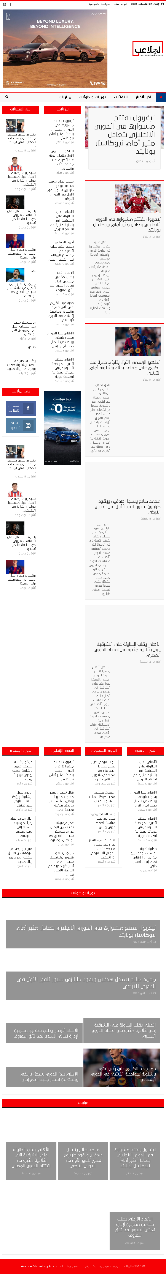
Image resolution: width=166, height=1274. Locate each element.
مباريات (65, 97)
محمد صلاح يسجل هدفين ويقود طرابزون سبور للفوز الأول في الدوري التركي (128, 506)
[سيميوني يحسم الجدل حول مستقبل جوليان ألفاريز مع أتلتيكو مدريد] (15, 164)
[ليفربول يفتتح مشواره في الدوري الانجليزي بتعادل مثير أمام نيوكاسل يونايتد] (138, 198)
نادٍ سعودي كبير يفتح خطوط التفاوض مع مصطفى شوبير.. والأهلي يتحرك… (103, 771)
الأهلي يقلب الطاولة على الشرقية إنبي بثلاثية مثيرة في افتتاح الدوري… (62, 220)
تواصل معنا (120, 4)
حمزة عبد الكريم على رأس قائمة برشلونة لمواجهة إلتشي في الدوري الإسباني (61, 311)
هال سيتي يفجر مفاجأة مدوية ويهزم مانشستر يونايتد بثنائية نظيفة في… (61, 801)
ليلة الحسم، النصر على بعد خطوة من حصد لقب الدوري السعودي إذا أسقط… (102, 849)
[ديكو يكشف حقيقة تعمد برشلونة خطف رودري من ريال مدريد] (15, 352)
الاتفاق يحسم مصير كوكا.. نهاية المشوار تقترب (102, 797)
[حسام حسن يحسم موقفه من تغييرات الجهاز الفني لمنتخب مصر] (15, 125)
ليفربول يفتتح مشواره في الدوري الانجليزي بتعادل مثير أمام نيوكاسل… (61, 129)
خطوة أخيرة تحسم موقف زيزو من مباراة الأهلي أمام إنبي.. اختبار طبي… (144, 857)
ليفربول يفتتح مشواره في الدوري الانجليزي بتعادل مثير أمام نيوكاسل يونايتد (124, 135)
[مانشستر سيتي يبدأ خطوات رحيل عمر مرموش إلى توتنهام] (15, 314)
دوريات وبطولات (92, 97)
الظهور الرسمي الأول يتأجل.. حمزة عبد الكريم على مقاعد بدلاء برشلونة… (61, 160)
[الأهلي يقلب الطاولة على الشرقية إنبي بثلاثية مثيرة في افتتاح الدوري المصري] (138, 623)
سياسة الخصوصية (99, 4)
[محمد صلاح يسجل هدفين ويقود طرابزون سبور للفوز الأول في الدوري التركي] (138, 480)
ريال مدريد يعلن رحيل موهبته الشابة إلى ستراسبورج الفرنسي (21, 827)
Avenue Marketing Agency (40, 1266)
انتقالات (121, 97)
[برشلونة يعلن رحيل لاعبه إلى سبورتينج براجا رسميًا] (15, 241)
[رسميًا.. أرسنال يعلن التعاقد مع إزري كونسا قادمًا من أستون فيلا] (15, 202)
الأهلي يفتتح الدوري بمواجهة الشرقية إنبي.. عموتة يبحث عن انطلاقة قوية (62, 368)
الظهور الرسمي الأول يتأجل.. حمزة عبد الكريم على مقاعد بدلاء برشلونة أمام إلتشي (125, 367)
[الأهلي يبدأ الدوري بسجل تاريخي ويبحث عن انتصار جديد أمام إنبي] (44, 1067)
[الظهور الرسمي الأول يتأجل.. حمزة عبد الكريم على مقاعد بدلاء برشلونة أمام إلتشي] (138, 341)
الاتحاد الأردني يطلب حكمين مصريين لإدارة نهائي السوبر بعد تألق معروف (61, 281)
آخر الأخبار (143, 97)
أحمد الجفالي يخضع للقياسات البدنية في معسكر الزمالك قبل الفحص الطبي (61, 251)
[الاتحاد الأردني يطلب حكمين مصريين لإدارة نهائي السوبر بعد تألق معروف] (44, 1024)
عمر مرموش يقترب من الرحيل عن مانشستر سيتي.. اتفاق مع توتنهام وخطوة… (61, 831)
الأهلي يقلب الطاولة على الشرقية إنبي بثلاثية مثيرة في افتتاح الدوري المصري (127, 649)
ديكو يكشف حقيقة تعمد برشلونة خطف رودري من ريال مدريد (22, 771)
